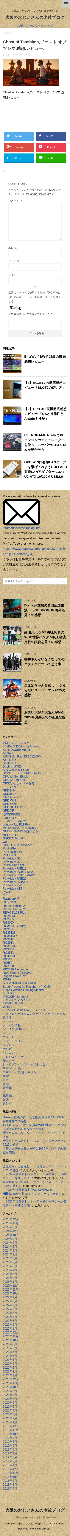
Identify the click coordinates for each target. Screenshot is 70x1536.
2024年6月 (10, 1242)
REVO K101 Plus (14, 912)
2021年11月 (10, 1336)
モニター (9, 1060)
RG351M (9, 932)
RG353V (8, 952)
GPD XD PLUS (13, 807)
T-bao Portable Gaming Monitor (23, 990)
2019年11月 (10, 1430)
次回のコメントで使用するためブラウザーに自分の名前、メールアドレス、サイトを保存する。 (34, 297)
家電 (6, 1076)
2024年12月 (11, 1231)
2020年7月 (10, 1398)
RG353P (8, 949)
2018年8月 (10, 1484)
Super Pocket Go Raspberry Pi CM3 (27, 986)
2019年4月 (10, 1453)
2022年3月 (10, 1320)
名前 (12, 247)
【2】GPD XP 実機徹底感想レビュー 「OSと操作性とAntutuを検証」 (45, 413)
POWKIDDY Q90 (14, 865)
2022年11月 (10, 1289)
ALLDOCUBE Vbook (17, 749)
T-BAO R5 (9, 993)
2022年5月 (10, 1313)
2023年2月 (10, 1277)
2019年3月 (10, 1457)
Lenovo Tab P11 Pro (16, 824)
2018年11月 (10, 1473)
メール (14, 261)
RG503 (7, 959)
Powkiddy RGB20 (15, 878)
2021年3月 (10, 1367)
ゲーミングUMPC (15, 1029)
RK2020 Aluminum (15, 969)
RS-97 (7, 979)
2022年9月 (10, 1297)
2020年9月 (10, 1391)
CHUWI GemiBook (15, 776)
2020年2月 (10, 1418)
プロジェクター (13, 1056)
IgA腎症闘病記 (12, 814)
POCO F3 (9, 855)
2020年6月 (10, 1402)
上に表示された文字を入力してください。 (33, 314)
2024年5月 (10, 1246)
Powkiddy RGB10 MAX (18, 871)
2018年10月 (11, 1476)
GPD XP (8, 810)
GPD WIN (9, 800)
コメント (15, 200)
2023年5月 (10, 1266)
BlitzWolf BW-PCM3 (16, 769)
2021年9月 (10, 1344)
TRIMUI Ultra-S (13, 1003)
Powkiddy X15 (12, 888)
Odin (6, 841)
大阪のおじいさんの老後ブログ (35, 17)
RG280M (9, 915)
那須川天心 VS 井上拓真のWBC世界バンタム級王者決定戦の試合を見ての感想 (45, 637)
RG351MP (10, 936)
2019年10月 (11, 1433)
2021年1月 (10, 1375)
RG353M (9, 946)
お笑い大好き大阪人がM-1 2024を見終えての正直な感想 (44, 717)
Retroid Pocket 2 (14, 905)
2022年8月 (10, 1301)
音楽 (6, 1099)
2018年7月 (10, 1488)
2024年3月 (10, 1250)
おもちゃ (9, 1021)
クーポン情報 (12, 1025)
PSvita (7, 892)
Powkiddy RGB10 (15, 868)
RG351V (8, 942)
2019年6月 (10, 1445)
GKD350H (10, 793)
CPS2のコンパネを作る (19, 783)
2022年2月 (10, 1324)
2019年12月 (11, 1426)
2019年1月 (10, 1465)
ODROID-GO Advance (17, 845)
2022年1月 (10, 1328)
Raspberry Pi (11, 898)
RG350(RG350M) (14, 926)
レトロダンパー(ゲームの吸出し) (24, 1064)
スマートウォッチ (15, 1041)
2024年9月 (10, 1238)
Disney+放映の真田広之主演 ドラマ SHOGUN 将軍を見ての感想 (44, 610)
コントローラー (13, 1037)
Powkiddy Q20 (12, 861)
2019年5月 (10, 1449)
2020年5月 (10, 1406)
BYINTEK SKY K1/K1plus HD (23, 773)
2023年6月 (10, 1262)
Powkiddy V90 (12, 885)
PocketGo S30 (12, 851)
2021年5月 (10, 1359)
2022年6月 (10, 1309)
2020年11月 (10, 1383)
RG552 (7, 962)
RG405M (9, 956)
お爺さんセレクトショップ (35, 25)
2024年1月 (10, 1254)
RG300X (8, 922)
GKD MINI (9, 790)
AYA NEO (9, 759)
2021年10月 (11, 1340)
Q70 (5, 895)
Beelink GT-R (12, 763)
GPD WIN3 (10, 803)
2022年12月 (11, 1285)
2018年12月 (11, 1469)
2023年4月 (10, 1270)
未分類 (7, 1087)
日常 (6, 1080)
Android (8, 753)
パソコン (9, 1052)
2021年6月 (10, 1355)
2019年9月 (10, 1437)
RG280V (8, 919)
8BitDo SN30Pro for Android (21, 746)
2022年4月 (10, 1316)
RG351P (8, 939)
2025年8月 (10, 1227)
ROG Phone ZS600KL (17, 972)
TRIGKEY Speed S (15, 996)
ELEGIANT (10, 787)
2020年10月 (11, 1387)
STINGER (46, 1528)
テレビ (7, 1048)
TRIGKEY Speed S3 (16, 1000)
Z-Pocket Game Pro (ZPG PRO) (24, 1010)
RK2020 (8, 966)
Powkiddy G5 (12, 858)
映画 (6, 1083)
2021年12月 (11, 1332)
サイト (12, 274)
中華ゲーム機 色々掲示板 (19, 1072)
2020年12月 (11, 1379)
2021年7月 (10, 1352)
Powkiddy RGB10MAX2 (19, 875)
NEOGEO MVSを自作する (20, 831)
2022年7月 (10, 1305)
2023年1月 (10, 1281)
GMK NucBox (12, 797)
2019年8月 (10, 1441)
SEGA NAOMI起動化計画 (19, 983)
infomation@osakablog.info (22, 528)
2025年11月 (10, 1223)
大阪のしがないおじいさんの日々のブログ (35, 1517)
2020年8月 (10, 1394)
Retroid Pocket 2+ (15, 909)
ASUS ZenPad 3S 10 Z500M (22, 756)
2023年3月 (10, 1274)
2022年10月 (11, 1293)
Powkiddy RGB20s (15, 881)
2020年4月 (10, 1410)
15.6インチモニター (16, 742)
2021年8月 (10, 1348)
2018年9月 (10, 1480)
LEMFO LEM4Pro (14, 821)
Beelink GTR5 (12, 766)
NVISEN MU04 (13, 838)
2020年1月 (10, 1422)
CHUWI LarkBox (14, 779)
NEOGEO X (11, 835)
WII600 (7, 1006)
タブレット (10, 1044)
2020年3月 (10, 1414)
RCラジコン (11, 902)
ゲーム (7, 1033)
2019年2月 (10, 1461)
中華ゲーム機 (12, 1068)
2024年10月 (11, 1234)
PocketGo (9, 848)
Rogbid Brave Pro (15, 976)
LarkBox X (10, 817)
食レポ (7, 1103)
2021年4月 (10, 1363)
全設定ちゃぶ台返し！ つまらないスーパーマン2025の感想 (45, 690)
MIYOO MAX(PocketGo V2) (21, 827)
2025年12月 (11, 1219)
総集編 (7, 1095)
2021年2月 (10, 1371)
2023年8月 (10, 1258)
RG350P (8, 929)
